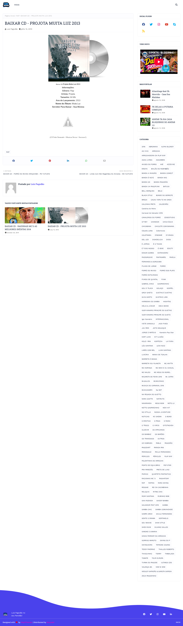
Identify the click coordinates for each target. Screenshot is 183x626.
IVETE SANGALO (148, 324)
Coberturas (160, 231)
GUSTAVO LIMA (162, 297)
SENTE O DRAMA (148, 518)
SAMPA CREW (147, 514)
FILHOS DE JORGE (149, 266)
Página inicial (10, 16)
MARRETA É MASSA (149, 359)
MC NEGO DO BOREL (162, 372)
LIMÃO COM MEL (148, 350)
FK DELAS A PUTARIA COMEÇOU (162, 108)
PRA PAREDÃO (147, 470)
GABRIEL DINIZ (148, 284)
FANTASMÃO (161, 257)
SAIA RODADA (147, 501)
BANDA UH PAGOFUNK (151, 186)
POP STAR (167, 465)
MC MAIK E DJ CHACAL (165, 368)
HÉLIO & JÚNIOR (148, 306)
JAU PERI (145, 328)
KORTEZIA (158, 341)
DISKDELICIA (157, 240)
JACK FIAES (163, 324)
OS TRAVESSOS (148, 439)
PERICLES (146, 456)
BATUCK (166, 186)
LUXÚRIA (145, 355)
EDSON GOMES (148, 253)
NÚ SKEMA (157, 417)
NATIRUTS (160, 399)
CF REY (144, 222)
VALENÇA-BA (147, 567)
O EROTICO (146, 421)
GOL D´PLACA (147, 288)
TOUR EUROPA (157, 558)
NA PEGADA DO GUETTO (151, 394)
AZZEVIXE (171, 164)
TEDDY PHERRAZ (148, 549)
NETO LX (171, 403)
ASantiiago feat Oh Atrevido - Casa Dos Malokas (161, 94)
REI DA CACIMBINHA (160, 487)
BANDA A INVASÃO (149, 173)
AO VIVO (145, 151)
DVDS (168, 240)
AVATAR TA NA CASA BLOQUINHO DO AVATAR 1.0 (163, 122)
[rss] (143, 31)
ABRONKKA (153, 147)
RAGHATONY (164, 478)
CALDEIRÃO (163, 204)
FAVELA (172, 257)
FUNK (163, 279)
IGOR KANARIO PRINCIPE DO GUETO (156, 315)
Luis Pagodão (12, 29)
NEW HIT (166, 408)
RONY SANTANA (148, 496)
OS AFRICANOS (158, 430)
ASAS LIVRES (147, 160)
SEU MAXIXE (147, 523)
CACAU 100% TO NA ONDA (161, 200)
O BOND (168, 417)
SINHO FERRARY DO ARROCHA (154, 536)
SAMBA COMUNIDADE (164, 509)
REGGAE (145, 487)
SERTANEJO (163, 518)
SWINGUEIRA (147, 545)
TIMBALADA (169, 554)
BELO (160, 191)
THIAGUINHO (147, 554)
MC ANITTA (168, 363)
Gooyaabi (50, 622)
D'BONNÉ (158, 235)
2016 (143, 147)
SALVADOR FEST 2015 (150, 505)
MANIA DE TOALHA (159, 355)
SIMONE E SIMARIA (149, 532)
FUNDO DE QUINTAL (150, 279)
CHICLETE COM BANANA (164, 226)
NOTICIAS (145, 417)
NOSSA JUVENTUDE (162, 412)
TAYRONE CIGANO (163, 545)
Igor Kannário (147, 319)
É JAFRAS (146, 244)
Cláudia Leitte (147, 231)
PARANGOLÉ (146, 452)
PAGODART (146, 447)
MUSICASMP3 (147, 390)
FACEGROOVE (147, 257)
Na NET (159, 390)
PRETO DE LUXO (162, 470)
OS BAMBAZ (146, 434)
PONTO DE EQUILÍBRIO (151, 465)
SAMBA (165, 505)
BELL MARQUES (148, 191)
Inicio (178, 622)
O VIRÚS (156, 425)
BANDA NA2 (162, 178)
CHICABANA (146, 226)
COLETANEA (146, 235)
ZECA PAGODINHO (149, 576)
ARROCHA (156, 151)
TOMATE (145, 558)
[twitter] (151, 24)
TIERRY (158, 554)
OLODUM (145, 430)
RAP (17, 16)
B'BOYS (144, 169)
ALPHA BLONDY (167, 147)
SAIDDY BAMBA (162, 501)
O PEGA (157, 421)
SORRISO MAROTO (149, 540)
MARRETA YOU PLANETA (151, 363)
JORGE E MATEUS (149, 332)
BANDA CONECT (166, 173)
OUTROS (161, 439)
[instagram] (159, 24)
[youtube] (166, 24)
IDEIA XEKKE (163, 306)
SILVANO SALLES (161, 527)
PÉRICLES (157, 456)
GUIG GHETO (147, 297)
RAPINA (151, 483)
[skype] (174, 24)
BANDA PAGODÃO (161, 182)
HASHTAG (167, 301)
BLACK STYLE (147, 195)
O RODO (167, 421)
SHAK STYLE (160, 523)
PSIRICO (145, 474)
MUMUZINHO (159, 381)
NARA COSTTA (147, 399)
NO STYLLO (146, 412)
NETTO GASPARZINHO (150, 408)
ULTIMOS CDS (166, 563)
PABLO (158, 443)
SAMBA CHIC (147, 509)
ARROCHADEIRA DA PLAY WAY (153, 155)
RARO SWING (163, 483)
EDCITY (170, 248)
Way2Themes (26, 622)
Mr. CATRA (169, 377)
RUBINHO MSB (163, 496)
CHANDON (155, 222)
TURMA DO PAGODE (149, 563)
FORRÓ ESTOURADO (150, 275)
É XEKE (161, 248)
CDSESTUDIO (169, 217)
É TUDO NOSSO (148, 248)
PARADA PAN (159, 447)
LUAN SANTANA (164, 350)
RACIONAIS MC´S (149, 478)
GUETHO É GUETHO (164, 293)
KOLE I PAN (146, 341)
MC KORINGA (147, 368)
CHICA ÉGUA (168, 222)
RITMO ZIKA (157, 492)
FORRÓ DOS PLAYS (167, 271)
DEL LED (145, 240)
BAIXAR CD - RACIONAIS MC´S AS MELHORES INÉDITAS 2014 (21, 228)
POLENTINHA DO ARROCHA (152, 461)
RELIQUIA (145, 492)
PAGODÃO (168, 443)
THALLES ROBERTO (166, 549)
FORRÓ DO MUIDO (149, 271)
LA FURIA (169, 341)
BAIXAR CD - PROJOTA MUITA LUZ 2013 (67, 226)
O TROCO (145, 425)
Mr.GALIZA (146, 381)
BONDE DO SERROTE (164, 195)
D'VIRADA (169, 235)
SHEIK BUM (146, 527)
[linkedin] (171, 614)
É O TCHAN (157, 244)
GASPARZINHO (163, 284)
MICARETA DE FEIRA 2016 (152, 377)
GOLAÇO (159, 288)
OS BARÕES (159, 434)
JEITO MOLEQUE (159, 328)
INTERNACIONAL (162, 319)
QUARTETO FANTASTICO (161, 474)
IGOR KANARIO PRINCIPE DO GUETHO (157, 310)
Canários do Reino (149, 209)
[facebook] (143, 24)
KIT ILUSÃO (158, 337)
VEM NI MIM (160, 567)
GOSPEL (170, 288)
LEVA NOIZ (161, 346)
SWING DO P (165, 540)
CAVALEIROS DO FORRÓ (151, 217)
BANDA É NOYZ (148, 178)
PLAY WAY (168, 456)
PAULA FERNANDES (163, 452)
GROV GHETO (147, 293)
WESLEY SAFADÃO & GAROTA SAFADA (157, 571)
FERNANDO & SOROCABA (152, 262)
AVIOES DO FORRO (149, 164)
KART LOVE (146, 337)
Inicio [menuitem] (16, 5)
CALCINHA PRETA (148, 204)
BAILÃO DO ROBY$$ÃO (160, 169)
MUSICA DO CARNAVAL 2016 (153, 386)
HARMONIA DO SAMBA (151, 301)
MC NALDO (146, 372)
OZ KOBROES (147, 443)
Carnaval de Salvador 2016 (152, 213)
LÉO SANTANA (147, 346)
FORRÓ (163, 266)
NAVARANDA (147, 403)
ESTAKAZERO (163, 253)
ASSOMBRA (160, 160)
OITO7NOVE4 (168, 425)
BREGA (144, 200)
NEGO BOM (159, 403)
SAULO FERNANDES (164, 514)
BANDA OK (146, 182)
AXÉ (161, 164)
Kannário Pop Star (167, 332)
